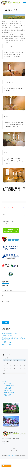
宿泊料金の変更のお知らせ (9, 333)
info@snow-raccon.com (8, 443)
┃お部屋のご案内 (7, 388)
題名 (3, 296)
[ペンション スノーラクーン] (11, 2)
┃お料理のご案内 (7, 390)
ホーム (4, 381)
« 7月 (3, 373)
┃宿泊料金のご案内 (8, 393)
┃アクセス (5, 397)
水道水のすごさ (6, 342)
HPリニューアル (7, 344)
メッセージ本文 (5, 301)
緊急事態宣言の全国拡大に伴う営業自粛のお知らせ (13, 338)
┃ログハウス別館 (9, 386)
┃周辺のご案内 (6, 395)
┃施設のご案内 (6, 383)
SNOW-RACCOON (12, 455)
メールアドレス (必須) (7, 290)
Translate (12, 223)
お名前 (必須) (5, 285)
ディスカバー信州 (7, 336)
